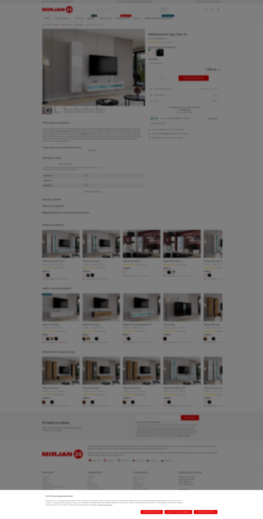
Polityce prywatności (105, 505)
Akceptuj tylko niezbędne (178, 512)
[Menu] (259, 514)
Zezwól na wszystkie (205, 512)
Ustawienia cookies (151, 512)
